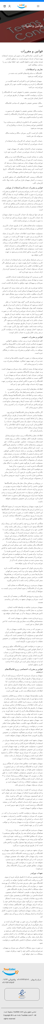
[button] (4, 6)
